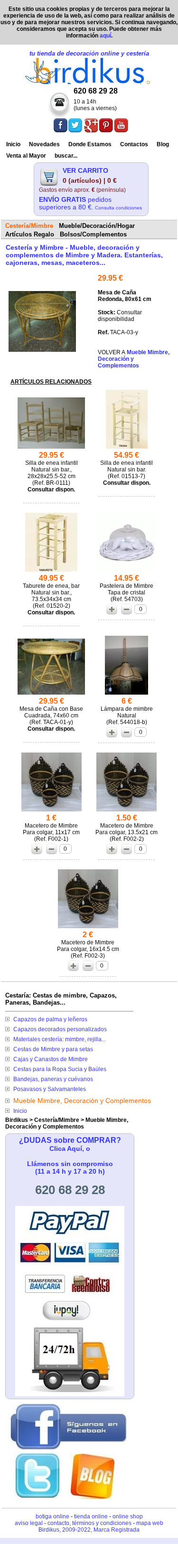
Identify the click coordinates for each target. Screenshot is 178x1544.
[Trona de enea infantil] (127, 448)
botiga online (52, 1516)
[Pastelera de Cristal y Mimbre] (126, 571)
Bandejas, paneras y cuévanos (53, 1079)
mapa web (149, 1523)
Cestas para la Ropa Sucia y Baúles (59, 1069)
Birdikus (16, 1120)
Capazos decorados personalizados (60, 1029)
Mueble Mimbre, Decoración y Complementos (82, 1100)
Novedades (44, 144)
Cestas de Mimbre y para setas (53, 1049)
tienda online (91, 1516)
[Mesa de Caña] (42, 349)
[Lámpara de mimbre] (126, 694)
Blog (163, 144)
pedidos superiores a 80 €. (90, 203)
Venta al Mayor (26, 155)
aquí (105, 35)
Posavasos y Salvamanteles (49, 1089)
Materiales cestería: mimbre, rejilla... (59, 1039)
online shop (127, 1516)
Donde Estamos (90, 144)
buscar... (66, 155)
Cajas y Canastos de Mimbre (50, 1059)
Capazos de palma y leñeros (50, 1019)
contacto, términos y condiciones (89, 1523)
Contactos (134, 144)
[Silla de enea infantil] (51, 448)
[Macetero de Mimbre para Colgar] (51, 811)
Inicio (13, 144)
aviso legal (29, 1523)
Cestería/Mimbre (56, 1120)
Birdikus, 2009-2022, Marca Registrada (89, 1529)
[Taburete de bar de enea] (51, 571)
